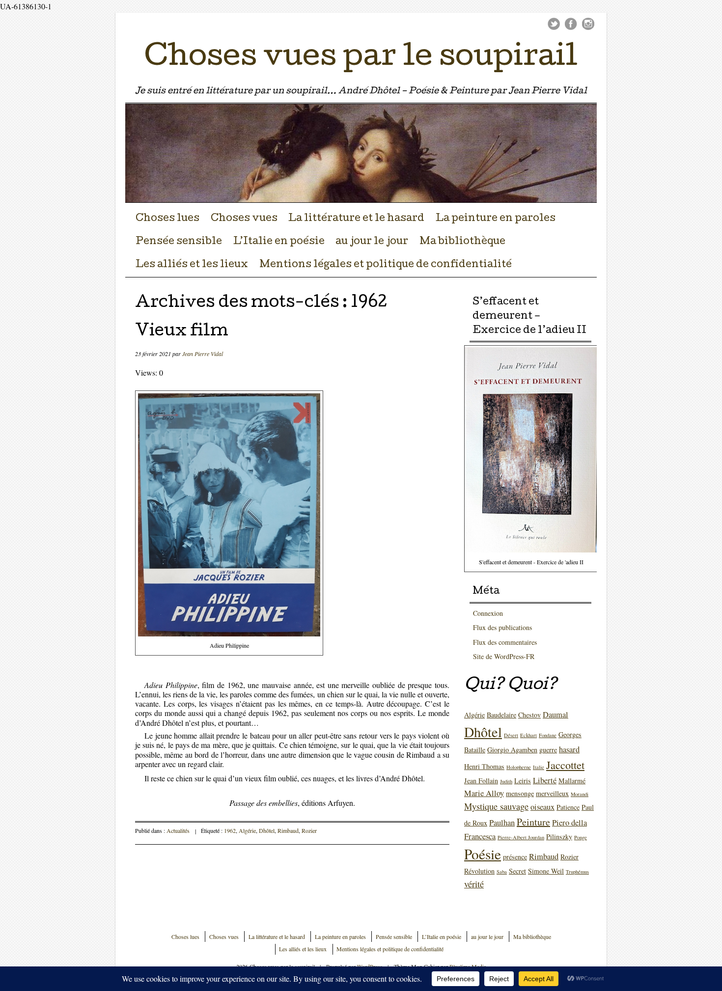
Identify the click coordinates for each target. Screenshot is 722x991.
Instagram (588, 24)
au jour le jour (371, 242)
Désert (511, 735)
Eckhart (528, 735)
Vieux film (181, 332)
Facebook (571, 24)
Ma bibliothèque (462, 242)
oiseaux (542, 806)
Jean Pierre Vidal (202, 354)
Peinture (533, 821)
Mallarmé (571, 780)
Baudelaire (501, 714)
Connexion (488, 613)
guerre (548, 749)
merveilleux (552, 793)
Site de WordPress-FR (503, 656)
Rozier (309, 830)
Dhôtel (267, 830)
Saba (502, 871)
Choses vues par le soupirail (361, 59)
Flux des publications (502, 627)
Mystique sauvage (496, 806)
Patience (568, 807)
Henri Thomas (484, 766)
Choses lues (167, 219)
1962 (230, 830)
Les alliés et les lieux (192, 265)
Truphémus (577, 871)
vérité (474, 884)
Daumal (555, 714)
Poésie (482, 853)
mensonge (520, 793)
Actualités (178, 830)
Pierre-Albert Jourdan (521, 837)
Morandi (579, 794)
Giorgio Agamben (512, 749)
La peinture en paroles (495, 219)
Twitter (554, 24)
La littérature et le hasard (356, 219)
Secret (517, 871)
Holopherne (518, 767)
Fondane (547, 735)
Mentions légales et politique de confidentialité (385, 265)
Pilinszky (559, 836)
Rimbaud (288, 830)
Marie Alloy (484, 793)
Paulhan (502, 822)
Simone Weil (546, 871)
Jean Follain (481, 780)
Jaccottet (565, 764)
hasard (569, 749)
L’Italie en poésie (279, 242)
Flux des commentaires (505, 642)
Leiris (522, 780)
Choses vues (244, 219)
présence (515, 856)
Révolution (479, 871)
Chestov (529, 714)
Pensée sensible (179, 242)
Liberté (544, 780)
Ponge (580, 837)
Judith (506, 781)
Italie (538, 767)
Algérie (247, 830)
